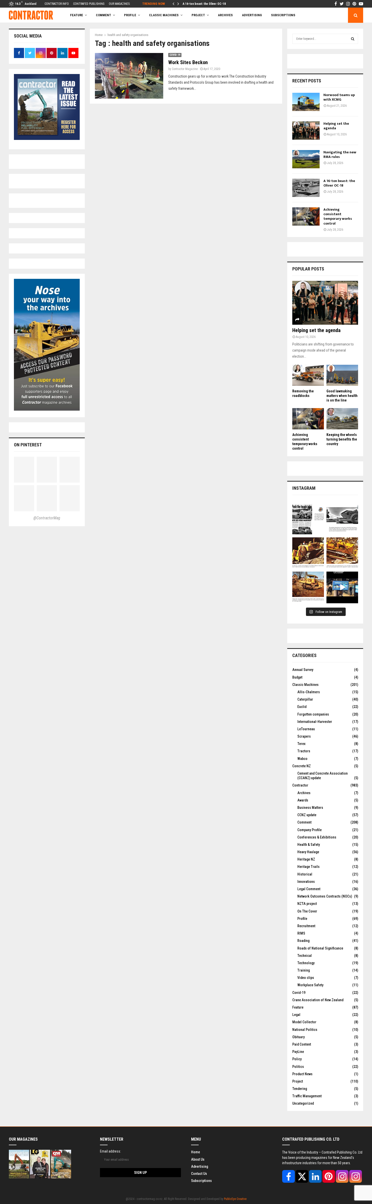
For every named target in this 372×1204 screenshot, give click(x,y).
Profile (130, 15)
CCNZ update (306, 815)
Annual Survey (302, 670)
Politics (298, 1067)
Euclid (301, 707)
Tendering (299, 1089)
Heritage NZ (306, 859)
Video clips (305, 978)
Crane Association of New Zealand (317, 1000)
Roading (303, 941)
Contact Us (199, 1174)
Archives (225, 15)
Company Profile (309, 830)
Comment (304, 822)
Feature (76, 15)
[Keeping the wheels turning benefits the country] (342, 418)
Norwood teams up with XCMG (339, 97)
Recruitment (306, 926)
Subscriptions (201, 1181)
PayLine (298, 1052)
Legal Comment (308, 889)
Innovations (306, 882)
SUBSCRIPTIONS (283, 15)
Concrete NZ (301, 766)
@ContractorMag (46, 518)
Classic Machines (164, 15)
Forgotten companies (313, 714)
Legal (296, 1015)
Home (195, 1152)
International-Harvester (314, 722)
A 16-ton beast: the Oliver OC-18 (204, 4)
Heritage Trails (308, 867)
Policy (297, 1059)
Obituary (298, 1037)
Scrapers (304, 736)
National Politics (304, 1030)
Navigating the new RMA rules (339, 154)
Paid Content (301, 1044)
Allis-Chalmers (308, 692)
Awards (302, 800)
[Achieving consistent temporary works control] (306, 216)
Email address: (110, 1151)
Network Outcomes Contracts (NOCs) (324, 896)
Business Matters (310, 808)
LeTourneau (306, 729)
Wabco (302, 759)
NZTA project (307, 904)
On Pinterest (28, 444)
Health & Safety (308, 845)
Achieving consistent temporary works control (337, 216)
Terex (301, 744)
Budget (297, 677)
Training (303, 970)
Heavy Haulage (308, 852)
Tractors (303, 751)
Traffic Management (307, 1096)
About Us (197, 1159)
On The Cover (307, 911)
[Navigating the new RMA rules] (306, 159)
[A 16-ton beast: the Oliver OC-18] (306, 188)
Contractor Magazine (185, 69)
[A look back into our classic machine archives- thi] (308, 519)
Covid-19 (175, 54)
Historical (304, 874)
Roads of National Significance (320, 948)
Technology (306, 963)
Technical (304, 956)
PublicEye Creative (235, 1199)
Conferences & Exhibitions (316, 837)
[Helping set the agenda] (306, 130)
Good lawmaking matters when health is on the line (342, 395)
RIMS (301, 933)
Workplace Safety (310, 985)
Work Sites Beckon (188, 62)
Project (198, 15)
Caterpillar (305, 699)
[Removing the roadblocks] (308, 375)
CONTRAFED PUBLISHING (89, 4)
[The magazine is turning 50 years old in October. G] (342, 587)
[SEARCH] (352, 39)
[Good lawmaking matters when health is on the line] (342, 375)
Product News (302, 1074)
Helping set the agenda (336, 126)
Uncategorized (303, 1103)
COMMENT (103, 15)
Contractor (300, 785)
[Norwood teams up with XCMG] (306, 102)
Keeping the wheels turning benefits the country (341, 439)
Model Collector (304, 1022)
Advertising (252, 15)
